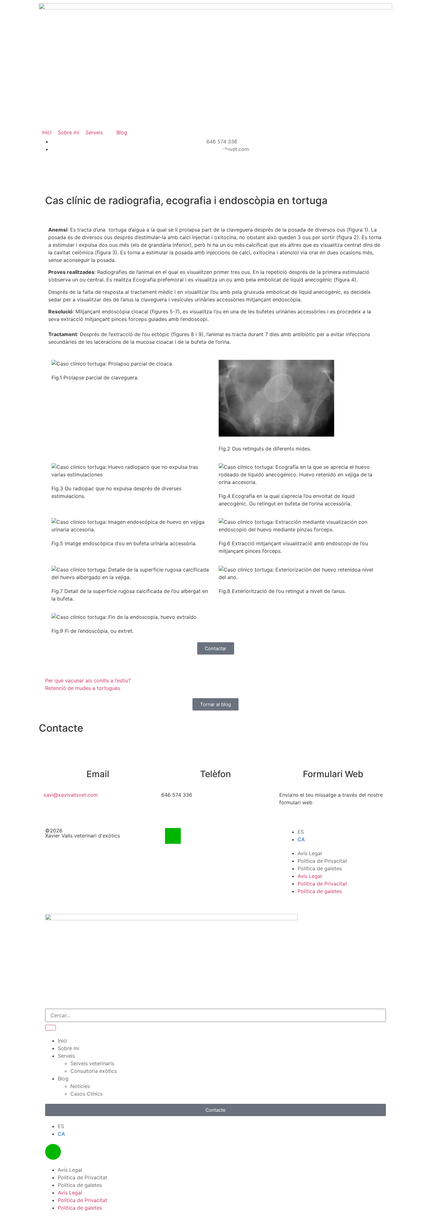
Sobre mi (68, 1048)
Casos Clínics (86, 1094)
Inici (62, 1040)
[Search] (50, 1028)
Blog (63, 1078)
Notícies (80, 1086)
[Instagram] (173, 836)
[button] (97, 132)
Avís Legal (310, 853)
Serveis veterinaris (92, 1063)
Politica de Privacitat (322, 861)
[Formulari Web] (333, 758)
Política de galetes (320, 868)
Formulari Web (333, 774)
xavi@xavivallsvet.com (71, 795)
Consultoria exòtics (93, 1071)
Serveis (66, 1056)
